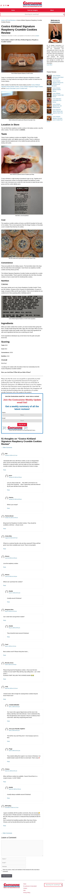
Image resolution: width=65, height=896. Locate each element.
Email (3, 418)
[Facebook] (1, 5)
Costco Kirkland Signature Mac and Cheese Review (57, 106)
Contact (25, 888)
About (52, 10)
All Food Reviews (10, 20)
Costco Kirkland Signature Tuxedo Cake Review (58, 95)
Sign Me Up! (22, 424)
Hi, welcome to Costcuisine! (30, 886)
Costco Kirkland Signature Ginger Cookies (31, 86)
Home (13, 10)
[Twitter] (6, 5)
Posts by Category (32, 10)
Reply (4, 469)
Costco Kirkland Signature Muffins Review (57, 89)
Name (4, 412)
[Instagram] (4, 5)
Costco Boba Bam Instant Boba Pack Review (57, 100)
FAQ (24, 890)
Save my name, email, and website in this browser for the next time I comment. (21, 870)
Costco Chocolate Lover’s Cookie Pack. (16, 88)
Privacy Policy (26, 892)
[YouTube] (8, 5)
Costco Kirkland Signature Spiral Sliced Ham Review (58, 77)
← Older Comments (6, 447)
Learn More (49, 64)
